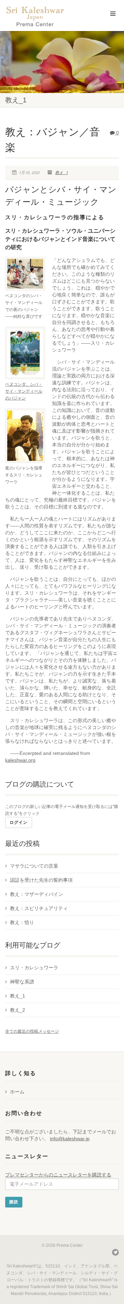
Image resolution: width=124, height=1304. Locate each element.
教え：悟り (22, 922)
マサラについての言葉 (34, 866)
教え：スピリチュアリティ (39, 908)
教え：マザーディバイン (36, 894)
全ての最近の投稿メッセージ (32, 1031)
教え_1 (61, 172)
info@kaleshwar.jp (70, 1138)
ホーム (17, 1091)
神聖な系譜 (22, 981)
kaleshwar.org (20, 760)
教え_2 (17, 1010)
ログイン (19, 822)
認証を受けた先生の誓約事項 (41, 880)
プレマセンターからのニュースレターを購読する (58, 1174)
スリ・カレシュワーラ (34, 967)
